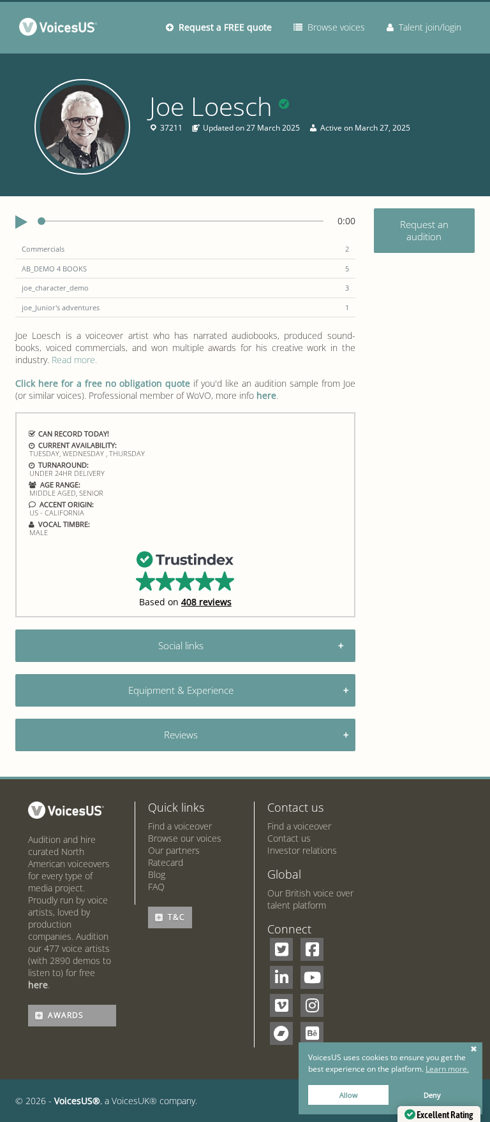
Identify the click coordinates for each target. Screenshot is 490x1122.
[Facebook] (312, 949)
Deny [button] (432, 1095)
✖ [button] (473, 1049)
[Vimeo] (281, 1005)
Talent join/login (427, 27)
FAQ (156, 887)
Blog (156, 874)
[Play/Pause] (21, 222)
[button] (185, 578)
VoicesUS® (77, 1101)
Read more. (74, 360)
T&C (176, 917)
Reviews (181, 734)
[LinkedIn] (281, 977)
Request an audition (424, 230)
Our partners (174, 850)
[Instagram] (312, 1005)
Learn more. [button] (447, 1068)
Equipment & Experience (181, 690)
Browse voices (333, 27)
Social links (181, 645)
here (266, 395)
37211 (171, 128)
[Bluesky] (312, 1033)
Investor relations (302, 850)
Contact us (289, 838)
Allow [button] (348, 1095)
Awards (66, 1015)
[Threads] (281, 1033)
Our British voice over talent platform (310, 899)
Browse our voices (184, 838)
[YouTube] (312, 977)
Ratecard (165, 862)
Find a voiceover (180, 826)
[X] (281, 949)
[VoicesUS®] (61, 29)
